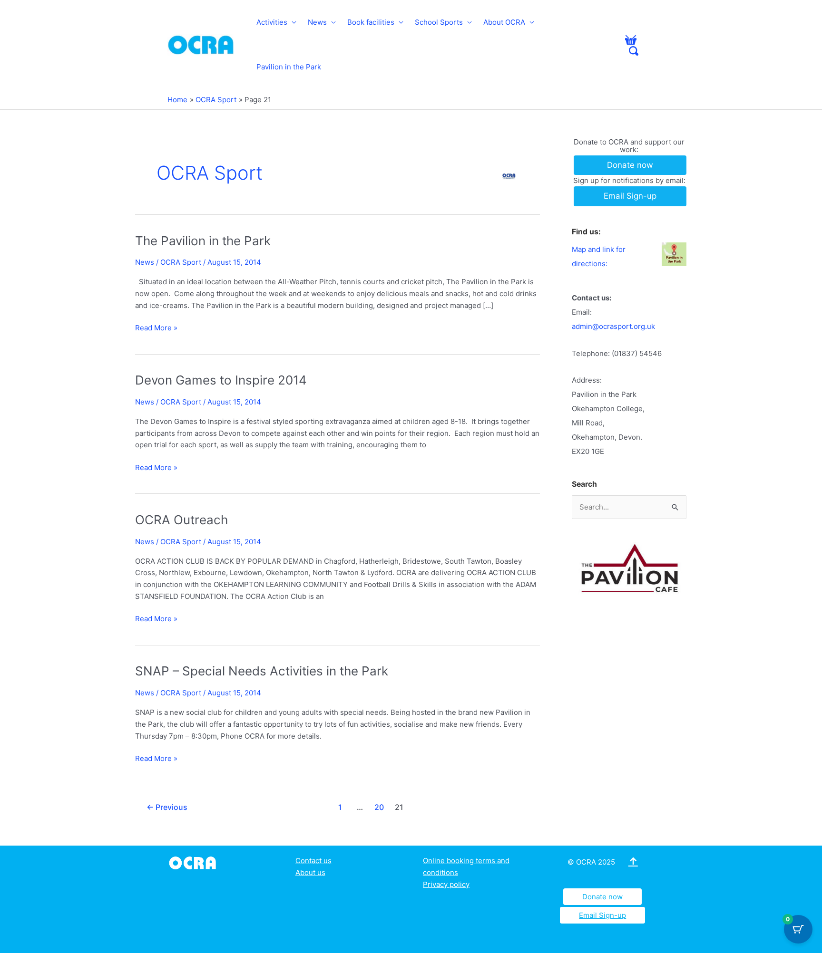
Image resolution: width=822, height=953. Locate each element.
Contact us (313, 860)
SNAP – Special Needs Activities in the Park (261, 671)
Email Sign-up (602, 915)
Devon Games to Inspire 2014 (221, 380)
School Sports (439, 22)
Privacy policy (446, 884)
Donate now (602, 896)
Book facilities (370, 22)
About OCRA (504, 22)
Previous (167, 807)
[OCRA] (194, 861)
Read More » (156, 328)
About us (310, 872)
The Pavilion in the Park (203, 240)
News (317, 22)
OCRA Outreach (181, 519)
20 (379, 807)
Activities (271, 22)
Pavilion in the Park (288, 66)
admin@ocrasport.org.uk (613, 326)
